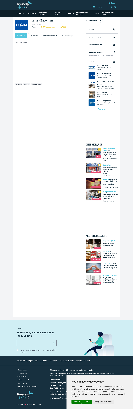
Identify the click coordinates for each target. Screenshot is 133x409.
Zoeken (113, 3)
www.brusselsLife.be (56, 398)
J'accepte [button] (76, 402)
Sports (79, 361)
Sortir (87, 361)
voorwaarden (22, 373)
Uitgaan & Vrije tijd (108, 14)
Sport (97, 14)
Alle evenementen (24, 380)
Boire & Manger (41, 361)
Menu (21, 14)
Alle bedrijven (22, 383)
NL (94, 7)
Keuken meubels (36, 84)
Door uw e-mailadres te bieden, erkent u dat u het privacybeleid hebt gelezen (37, 351)
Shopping (53, 361)
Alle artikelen (22, 376)
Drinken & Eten (58, 14)
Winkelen (70, 14)
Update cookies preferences (27, 386)
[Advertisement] (49, 101)
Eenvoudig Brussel (43, 14)
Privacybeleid (22, 370)
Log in (100, 7)
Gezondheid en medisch (82, 14)
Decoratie (19, 84)
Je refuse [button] (87, 402)
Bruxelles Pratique (25, 361)
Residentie (32, 13)
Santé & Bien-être (67, 361)
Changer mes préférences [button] (103, 402)
